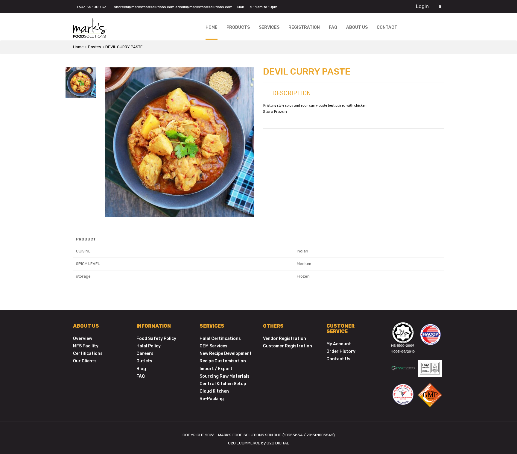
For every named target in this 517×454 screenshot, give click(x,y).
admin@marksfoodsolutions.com (203, 7)
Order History (340, 351)
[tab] (353, 94)
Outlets (144, 361)
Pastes (94, 47)
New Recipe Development (226, 353)
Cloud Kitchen (214, 391)
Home (78, 47)
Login (422, 6)
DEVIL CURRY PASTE (124, 47)
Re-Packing (212, 398)
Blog (141, 368)
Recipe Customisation (223, 361)
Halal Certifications (220, 338)
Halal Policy (148, 346)
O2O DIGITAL (278, 443)
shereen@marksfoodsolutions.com (144, 7)
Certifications (88, 353)
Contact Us (338, 358)
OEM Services (213, 346)
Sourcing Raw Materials (225, 376)
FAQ (140, 376)
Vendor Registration (284, 338)
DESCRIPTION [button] (291, 93)
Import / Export (216, 368)
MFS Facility (85, 346)
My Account (338, 343)
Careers (144, 353)
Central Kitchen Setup (223, 383)
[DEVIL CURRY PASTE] (179, 142)
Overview (82, 338)
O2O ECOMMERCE (244, 443)
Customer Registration (287, 346)
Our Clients (85, 361)
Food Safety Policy (156, 338)
